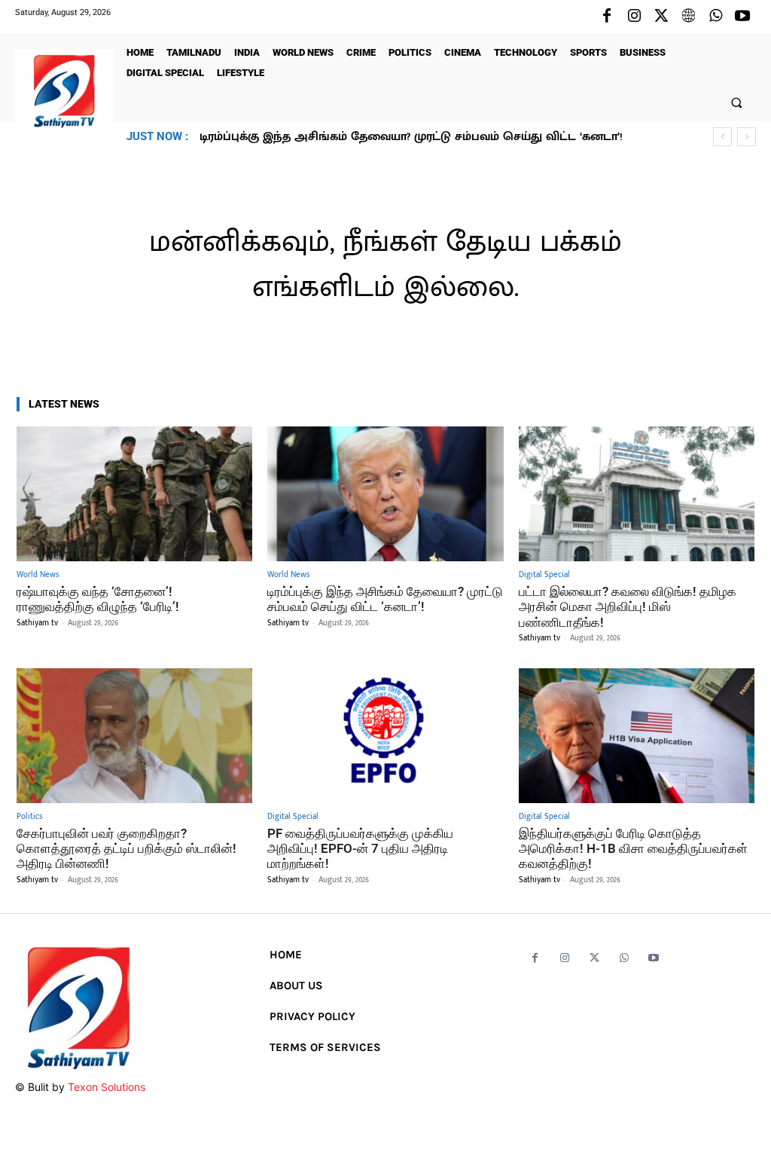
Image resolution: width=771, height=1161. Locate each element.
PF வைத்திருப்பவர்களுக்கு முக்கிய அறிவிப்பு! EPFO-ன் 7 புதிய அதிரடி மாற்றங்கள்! (360, 849)
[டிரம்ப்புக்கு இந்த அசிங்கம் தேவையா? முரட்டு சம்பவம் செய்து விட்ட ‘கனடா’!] (385, 493)
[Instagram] (634, 16)
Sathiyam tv (37, 623)
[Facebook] (606, 16)
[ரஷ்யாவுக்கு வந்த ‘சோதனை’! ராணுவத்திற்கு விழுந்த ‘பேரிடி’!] (134, 493)
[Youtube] (742, 16)
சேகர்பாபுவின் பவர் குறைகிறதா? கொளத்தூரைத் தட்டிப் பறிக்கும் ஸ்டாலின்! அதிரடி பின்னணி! (126, 849)
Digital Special (544, 575)
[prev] (722, 136)
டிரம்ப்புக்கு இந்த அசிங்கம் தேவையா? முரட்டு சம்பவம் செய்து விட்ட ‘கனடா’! (385, 599)
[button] (737, 102)
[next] (746, 136)
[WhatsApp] (715, 16)
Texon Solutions (106, 1086)
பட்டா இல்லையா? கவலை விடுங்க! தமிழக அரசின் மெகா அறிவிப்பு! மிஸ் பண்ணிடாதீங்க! (627, 607)
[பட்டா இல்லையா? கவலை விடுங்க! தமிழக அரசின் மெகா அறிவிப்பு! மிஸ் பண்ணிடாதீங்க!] (636, 493)
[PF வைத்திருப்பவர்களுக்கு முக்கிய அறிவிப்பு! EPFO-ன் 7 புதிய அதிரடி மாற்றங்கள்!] (385, 735)
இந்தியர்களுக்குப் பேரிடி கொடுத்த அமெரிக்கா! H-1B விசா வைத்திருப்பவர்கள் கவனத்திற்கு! (633, 849)
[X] (661, 16)
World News (38, 575)
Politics (29, 817)
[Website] (688, 16)
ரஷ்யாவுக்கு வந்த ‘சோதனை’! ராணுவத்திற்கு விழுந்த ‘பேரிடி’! (98, 599)
